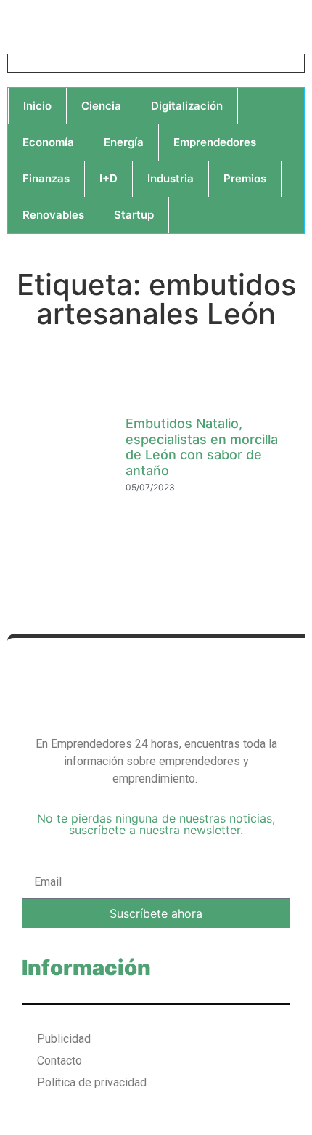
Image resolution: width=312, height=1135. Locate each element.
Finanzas (46, 178)
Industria (170, 178)
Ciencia (101, 106)
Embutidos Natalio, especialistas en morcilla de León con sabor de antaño (202, 447)
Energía (124, 142)
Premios (244, 178)
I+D (108, 178)
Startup (134, 215)
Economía (48, 142)
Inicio (37, 106)
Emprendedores (214, 142)
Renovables (53, 215)
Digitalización (187, 106)
